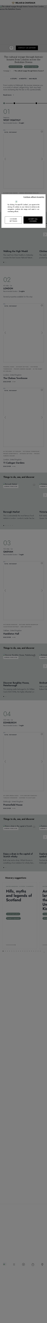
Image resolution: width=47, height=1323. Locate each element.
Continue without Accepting (33, 197)
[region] (23, 211)
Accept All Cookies (33, 220)
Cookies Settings (13, 220)
